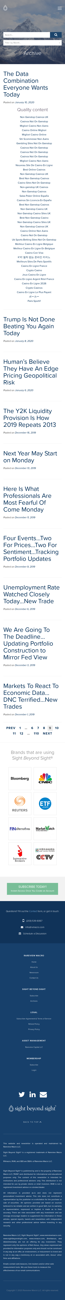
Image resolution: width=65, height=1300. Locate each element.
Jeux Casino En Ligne (34, 274)
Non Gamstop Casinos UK (34, 117)
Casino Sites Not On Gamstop (34, 182)
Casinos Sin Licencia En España (34, 200)
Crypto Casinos (34, 287)
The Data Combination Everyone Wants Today (25, 84)
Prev (11, 728)
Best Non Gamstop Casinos (34, 178)
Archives (34, 1001)
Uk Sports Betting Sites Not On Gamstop (34, 239)
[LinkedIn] (32, 1095)
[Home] (5, 8)
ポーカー (34, 296)
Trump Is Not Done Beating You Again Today (29, 326)
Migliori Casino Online (34, 134)
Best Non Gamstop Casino (34, 217)
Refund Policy (34, 1024)
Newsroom (34, 972)
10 (57, 728)
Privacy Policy (34, 1029)
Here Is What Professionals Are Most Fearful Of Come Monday (27, 499)
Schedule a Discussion (34, 933)
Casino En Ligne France (34, 266)
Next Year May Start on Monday (30, 457)
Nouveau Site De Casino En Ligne (34, 165)
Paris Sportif (34, 301)
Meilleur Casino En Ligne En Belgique (34, 248)
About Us (34, 967)
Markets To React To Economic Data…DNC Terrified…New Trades (31, 696)
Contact (33, 911)
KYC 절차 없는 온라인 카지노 (34, 257)
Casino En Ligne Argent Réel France (34, 279)
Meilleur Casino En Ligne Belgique (34, 244)
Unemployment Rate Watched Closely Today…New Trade (31, 594)
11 (14, 733)
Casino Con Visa (34, 252)
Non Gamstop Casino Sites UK (34, 213)
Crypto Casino (34, 270)
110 (36, 733)
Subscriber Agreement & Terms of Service (34, 1019)
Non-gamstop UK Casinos (34, 187)
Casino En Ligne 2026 (34, 283)
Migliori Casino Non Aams (34, 125)
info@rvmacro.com (34, 927)
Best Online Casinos (34, 169)
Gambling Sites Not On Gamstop (34, 143)
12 (22, 733)
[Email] (43, 1095)
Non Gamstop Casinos (34, 191)
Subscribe (34, 996)
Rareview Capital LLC (34, 1047)
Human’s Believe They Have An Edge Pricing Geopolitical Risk (31, 372)
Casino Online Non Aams (34, 231)
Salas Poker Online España (34, 196)
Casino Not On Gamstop (34, 235)
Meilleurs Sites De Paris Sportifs (34, 261)
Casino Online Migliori (34, 130)
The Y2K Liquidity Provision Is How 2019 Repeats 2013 (29, 417)
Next (47, 733)
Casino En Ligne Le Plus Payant (34, 292)
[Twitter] (22, 1095)
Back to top (31, 1122)
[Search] (56, 35)
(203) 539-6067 (34, 920)
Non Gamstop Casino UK (34, 209)
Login (34, 1070)
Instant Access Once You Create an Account (32, 888)
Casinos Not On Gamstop (34, 121)
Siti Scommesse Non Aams (34, 139)
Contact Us (34, 978)
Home (34, 962)
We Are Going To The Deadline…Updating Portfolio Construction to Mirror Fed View (28, 643)
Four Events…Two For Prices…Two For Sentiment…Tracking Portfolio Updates (31, 548)
